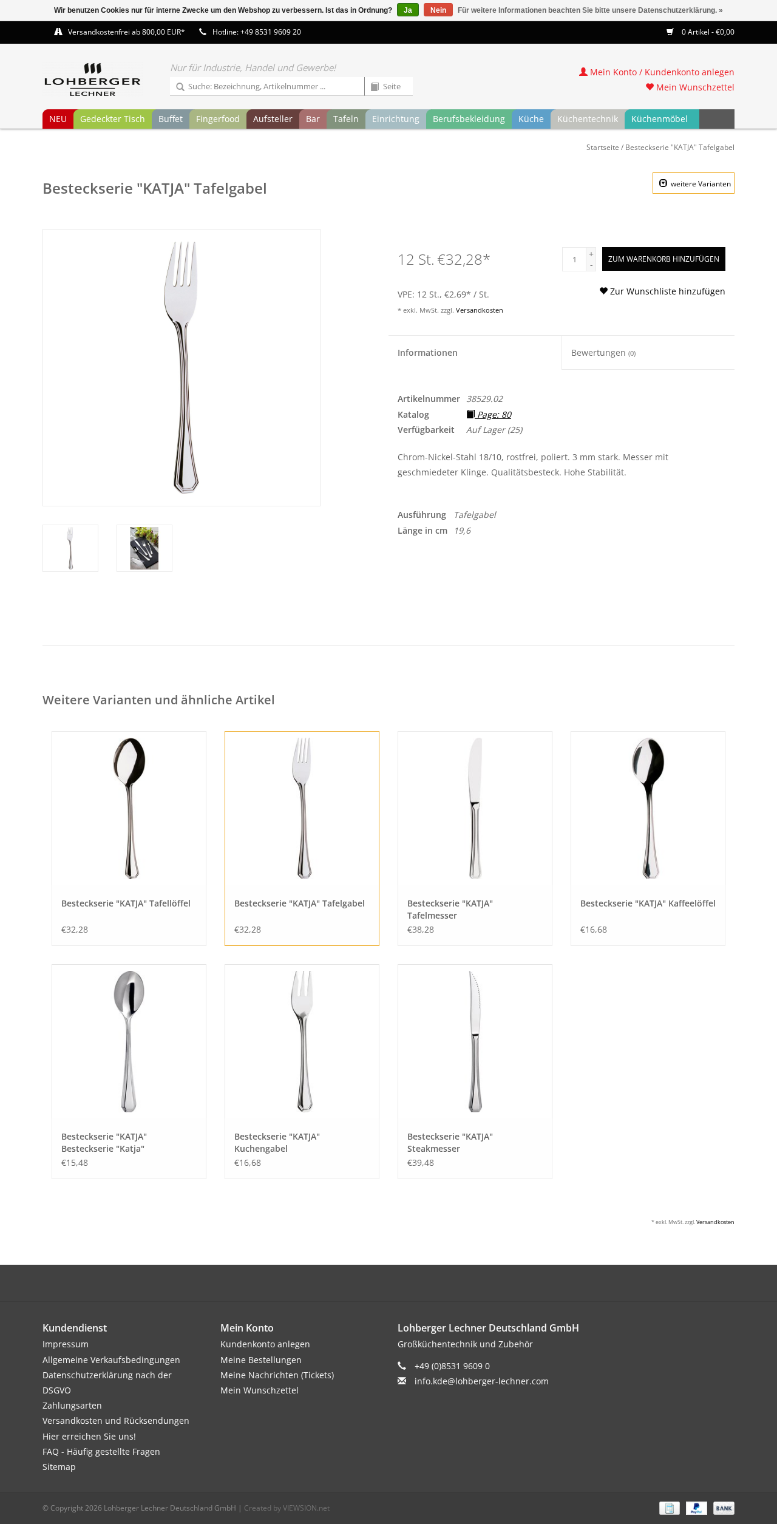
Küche (531, 118)
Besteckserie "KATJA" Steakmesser (450, 1142)
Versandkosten (479, 310)
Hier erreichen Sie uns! (89, 1436)
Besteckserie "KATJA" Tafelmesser (450, 909)
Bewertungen (603, 352)
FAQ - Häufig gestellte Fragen (101, 1451)
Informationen (428, 352)
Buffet (170, 118)
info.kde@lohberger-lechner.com (482, 1381)
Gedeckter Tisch (112, 118)
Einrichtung (395, 118)
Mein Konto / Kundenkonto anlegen (661, 72)
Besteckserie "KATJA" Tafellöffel (126, 903)
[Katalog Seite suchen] (370, 87)
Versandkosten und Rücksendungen (115, 1420)
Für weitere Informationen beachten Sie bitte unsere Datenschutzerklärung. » (590, 10)
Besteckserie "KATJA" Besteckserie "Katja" (104, 1142)
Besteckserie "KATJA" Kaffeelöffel (648, 903)
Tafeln (346, 118)
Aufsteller (273, 118)
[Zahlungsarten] (668, 1507)
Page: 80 (493, 414)
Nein (438, 10)
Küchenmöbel (659, 118)
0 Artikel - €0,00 (707, 32)
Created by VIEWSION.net (287, 1508)
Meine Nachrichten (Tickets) (277, 1375)
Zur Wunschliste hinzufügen (666, 291)
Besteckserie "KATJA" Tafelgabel (680, 147)
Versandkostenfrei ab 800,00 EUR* (126, 32)
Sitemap (59, 1466)
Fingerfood (218, 118)
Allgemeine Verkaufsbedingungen (111, 1360)
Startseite (602, 147)
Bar (313, 118)
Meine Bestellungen (261, 1360)
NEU (58, 118)
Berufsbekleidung (469, 118)
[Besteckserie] (129, 808)
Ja (408, 10)
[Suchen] (176, 87)
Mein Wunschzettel (694, 87)
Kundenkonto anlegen (265, 1344)
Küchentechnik (587, 118)
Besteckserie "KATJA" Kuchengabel (277, 1142)
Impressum (65, 1344)
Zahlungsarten (72, 1405)
